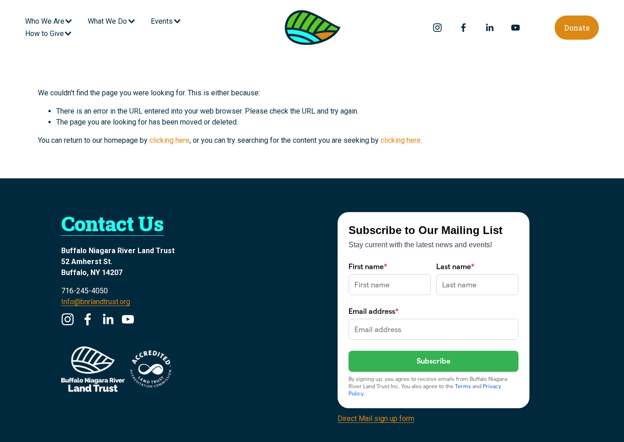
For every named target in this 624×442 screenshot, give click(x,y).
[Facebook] (463, 27)
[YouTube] (515, 27)
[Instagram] (437, 27)
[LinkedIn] (489, 27)
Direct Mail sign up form (376, 418)
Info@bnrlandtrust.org (95, 301)
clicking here (169, 140)
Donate (577, 27)
